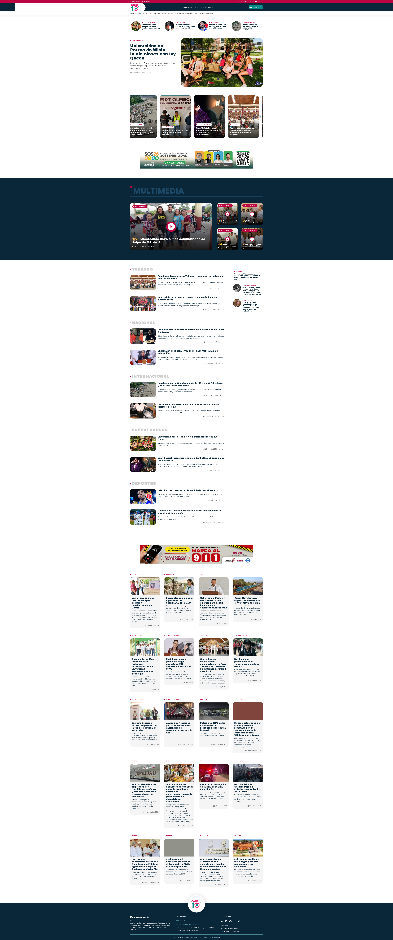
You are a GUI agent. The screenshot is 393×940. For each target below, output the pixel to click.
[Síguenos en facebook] (253, 1)
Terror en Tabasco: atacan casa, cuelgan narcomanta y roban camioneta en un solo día (247, 276)
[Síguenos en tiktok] (259, 1)
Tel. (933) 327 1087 (242, 1)
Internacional (162, 13)
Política (170, 13)
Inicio (132, 13)
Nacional (153, 13)
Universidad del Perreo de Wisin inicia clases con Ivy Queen (153, 52)
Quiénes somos (135, 1)
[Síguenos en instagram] (256, 1)
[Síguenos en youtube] (250, 1)
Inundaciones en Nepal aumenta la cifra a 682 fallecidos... (250, 27)
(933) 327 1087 (181, 921)
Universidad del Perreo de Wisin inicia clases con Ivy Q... (151, 27)
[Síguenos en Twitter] (262, 1)
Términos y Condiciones (230, 931)
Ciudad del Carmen (207, 13)
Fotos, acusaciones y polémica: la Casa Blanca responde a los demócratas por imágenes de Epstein (251, 291)
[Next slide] (260, 116)
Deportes (188, 13)
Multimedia (140, 206)
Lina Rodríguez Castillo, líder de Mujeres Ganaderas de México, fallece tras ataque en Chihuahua (251, 307)
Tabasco (145, 13)
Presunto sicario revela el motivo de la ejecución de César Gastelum (179, 132)
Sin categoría (138, 574)
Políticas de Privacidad (229, 928)
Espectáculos (179, 13)
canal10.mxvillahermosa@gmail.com (189, 924)
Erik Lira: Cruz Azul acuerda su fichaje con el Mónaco (217, 26)
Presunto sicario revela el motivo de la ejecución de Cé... (185, 26)
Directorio (224, 926)
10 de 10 (196, 13)
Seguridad (205, 699)
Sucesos (138, 13)
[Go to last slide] (133, 116)
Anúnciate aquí (146, 1)
